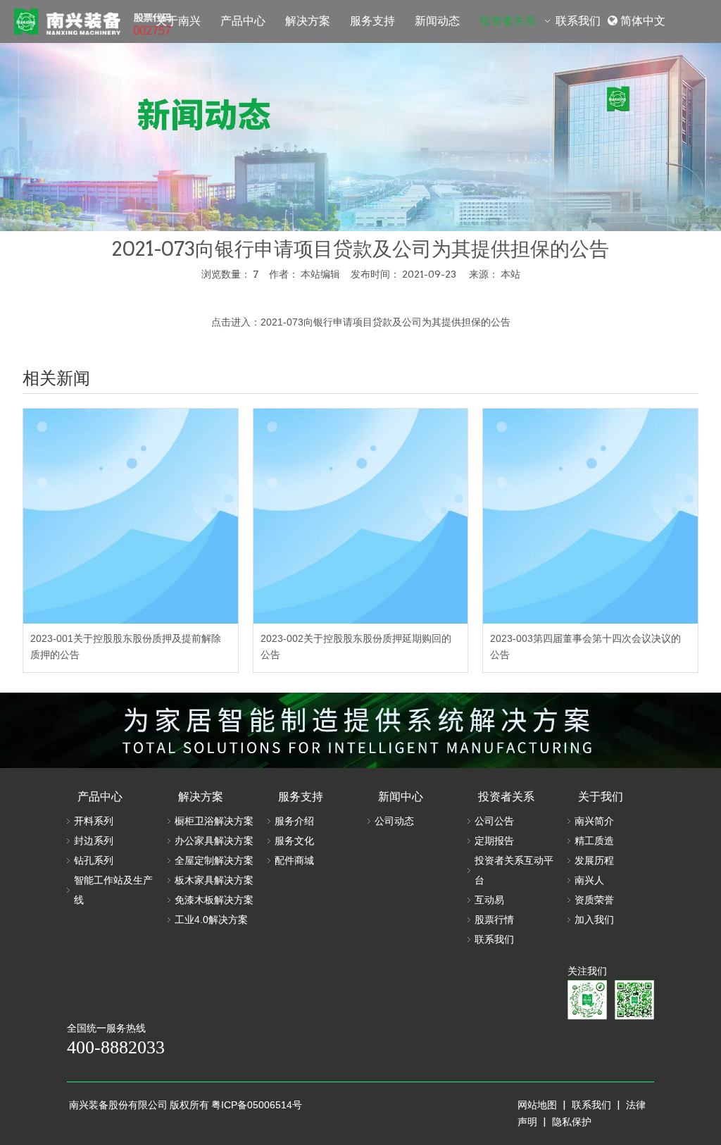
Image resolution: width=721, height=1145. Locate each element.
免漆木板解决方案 (214, 899)
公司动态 (394, 821)
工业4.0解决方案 (211, 919)
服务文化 (294, 840)
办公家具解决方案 (214, 840)
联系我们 (494, 939)
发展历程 (594, 860)
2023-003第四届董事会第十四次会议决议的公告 (585, 647)
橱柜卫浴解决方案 (214, 821)
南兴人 (589, 880)
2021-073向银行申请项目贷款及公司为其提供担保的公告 (385, 322)
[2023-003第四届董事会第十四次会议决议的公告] (590, 516)
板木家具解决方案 (214, 880)
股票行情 (494, 919)
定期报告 (494, 840)
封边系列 (93, 840)
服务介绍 (294, 821)
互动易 (489, 899)
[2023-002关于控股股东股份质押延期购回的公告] (360, 516)
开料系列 (93, 821)
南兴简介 (594, 821)
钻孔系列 (93, 860)
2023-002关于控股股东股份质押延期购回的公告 (356, 647)
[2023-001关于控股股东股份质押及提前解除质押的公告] (130, 516)
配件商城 (294, 860)
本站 (510, 274)
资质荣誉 (594, 899)
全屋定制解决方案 (214, 860)
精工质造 (594, 840)
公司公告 (494, 821)
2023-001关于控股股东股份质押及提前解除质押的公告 (125, 647)
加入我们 (594, 919)
